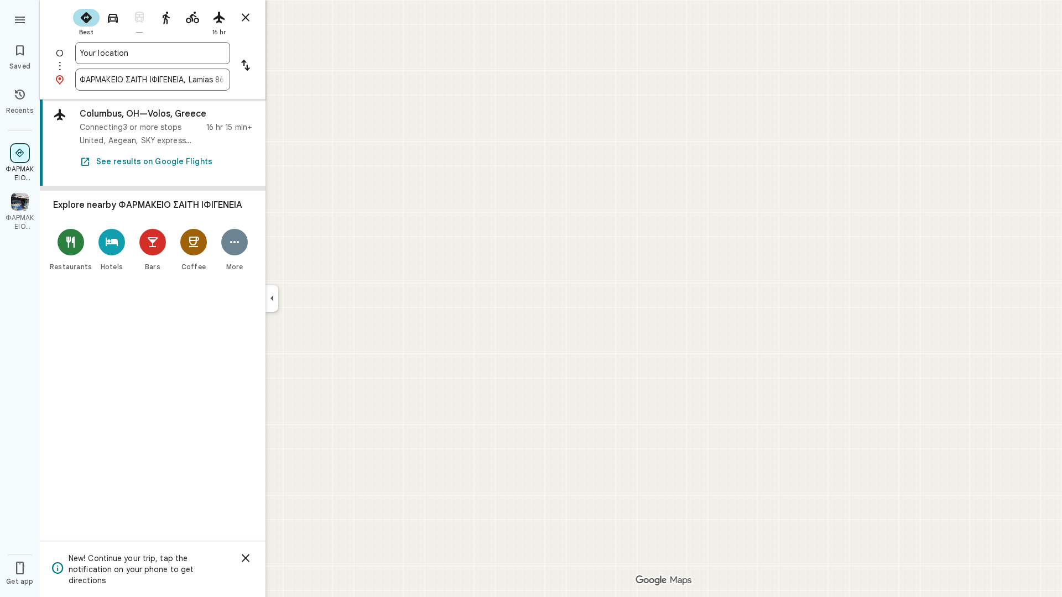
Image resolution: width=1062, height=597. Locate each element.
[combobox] (153, 53)
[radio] (86, 21)
